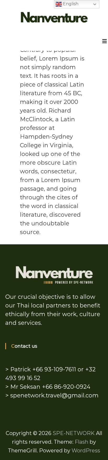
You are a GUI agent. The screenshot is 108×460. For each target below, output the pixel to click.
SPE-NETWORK (74, 433)
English (70, 3)
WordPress (86, 450)
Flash (81, 442)
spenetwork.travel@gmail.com (54, 395)
